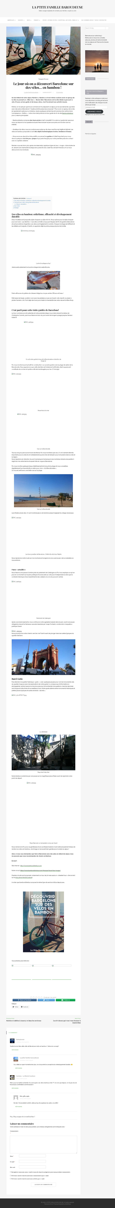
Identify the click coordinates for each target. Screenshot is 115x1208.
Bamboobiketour (67, 113)
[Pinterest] (97, 83)
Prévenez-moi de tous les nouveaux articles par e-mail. (28, 1179)
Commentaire (14, 1132)
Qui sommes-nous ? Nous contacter (93, 20)
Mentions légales (90, 134)
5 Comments (59, 92)
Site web (12, 1167)
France (36, 20)
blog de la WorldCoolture (23, 877)
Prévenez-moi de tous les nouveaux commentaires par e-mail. (30, 1175)
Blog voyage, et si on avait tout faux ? (24, 1116)
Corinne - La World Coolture (25, 1076)
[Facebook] (94, 83)
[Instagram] (103, 83)
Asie (28, 20)
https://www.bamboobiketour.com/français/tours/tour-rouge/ (40, 870)
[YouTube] (100, 83)
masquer (29, 198)
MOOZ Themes (54, 1204)
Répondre (15, 1050)
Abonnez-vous (94, 112)
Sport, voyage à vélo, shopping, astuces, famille (60, 20)
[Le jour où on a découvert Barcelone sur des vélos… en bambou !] (43, 50)
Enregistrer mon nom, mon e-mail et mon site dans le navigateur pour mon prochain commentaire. (41, 1172)
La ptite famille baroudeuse (31, 92)
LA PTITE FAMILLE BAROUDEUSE (57, 7)
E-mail (12, 1162)
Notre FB (89, 122)
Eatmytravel (20, 1039)
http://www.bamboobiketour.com (31, 866)
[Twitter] (90, 83)
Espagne (41, 79)
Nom (12, 1156)
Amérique (11, 20)
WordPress (68, 1204)
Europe (20, 20)
